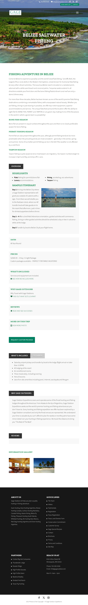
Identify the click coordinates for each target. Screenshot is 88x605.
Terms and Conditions (55, 543)
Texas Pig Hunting (18, 584)
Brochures (51, 536)
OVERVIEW (16, 166)
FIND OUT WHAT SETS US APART (24, 296)
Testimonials (52, 508)
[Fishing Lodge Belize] (19, 472)
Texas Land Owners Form (56, 518)
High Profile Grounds (19, 570)
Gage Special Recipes (55, 529)
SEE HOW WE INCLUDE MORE (23, 279)
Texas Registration (54, 515)
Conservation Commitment (56, 522)
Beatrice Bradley (18, 577)
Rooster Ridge (17, 566)
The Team (51, 501)
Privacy (50, 540)
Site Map (51, 547)
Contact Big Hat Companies (21, 559)
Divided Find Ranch (19, 580)
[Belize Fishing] (44, 472)
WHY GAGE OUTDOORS (21, 393)
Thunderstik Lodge (19, 563)
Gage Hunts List (66, 4)
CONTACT (75, 4)
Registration (52, 511)
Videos (50, 504)
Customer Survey (53, 525)
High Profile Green (18, 573)
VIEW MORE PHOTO (19, 325)
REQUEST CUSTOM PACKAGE (22, 340)
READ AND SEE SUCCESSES (22, 311)
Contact (50, 533)
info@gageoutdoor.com (58, 569)
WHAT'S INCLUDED (19, 355)
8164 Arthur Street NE (53, 559)
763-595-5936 (45, 2)
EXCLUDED (37, 355)
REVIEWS (15, 435)
